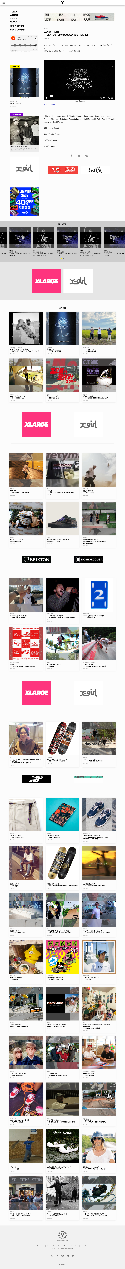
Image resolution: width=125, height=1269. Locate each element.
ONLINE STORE (17, 26)
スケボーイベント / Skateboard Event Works (62, 1248)
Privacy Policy (51, 1245)
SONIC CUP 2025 (17, 30)
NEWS (46, 29)
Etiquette (74, 1245)
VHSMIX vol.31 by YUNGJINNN (22, 51)
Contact (39, 1245)
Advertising (85, 1245)
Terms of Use (62, 1245)
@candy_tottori (49, 105)
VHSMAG (12, 51)
